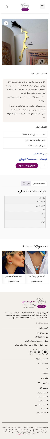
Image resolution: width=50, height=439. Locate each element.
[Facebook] (45, 352)
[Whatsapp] (32, 352)
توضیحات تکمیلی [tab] (39, 183)
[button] (6, 23)
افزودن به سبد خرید (27, 165)
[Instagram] (38, 352)
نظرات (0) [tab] (26, 183)
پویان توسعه (19, 434)
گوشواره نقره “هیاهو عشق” (13, 276)
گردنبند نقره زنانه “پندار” (36, 276)
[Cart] (6, 7)
